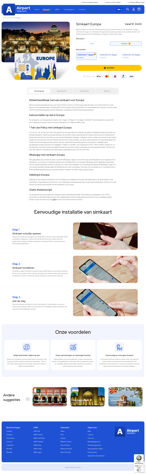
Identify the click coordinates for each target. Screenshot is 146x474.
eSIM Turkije (37, 449)
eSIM (57, 9)
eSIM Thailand (38, 442)
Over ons (91, 438)
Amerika (9, 435)
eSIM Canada (38, 435)
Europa (62, 438)
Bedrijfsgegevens (94, 442)
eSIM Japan (37, 452)
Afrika (62, 431)
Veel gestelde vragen (95, 449)
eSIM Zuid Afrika (39, 438)
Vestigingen (69, 9)
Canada (9, 431)
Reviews (107, 91)
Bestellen (110, 68)
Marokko (9, 452)
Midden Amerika (66, 449)
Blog (89, 431)
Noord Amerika (65, 452)
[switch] (139, 470)
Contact (82, 9)
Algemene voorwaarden (96, 456)
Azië (62, 435)
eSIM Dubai (37, 445)
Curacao (9, 442)
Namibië (9, 449)
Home (36, 9)
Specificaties (61, 91)
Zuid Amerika (65, 445)
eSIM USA (36, 431)
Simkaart (46, 9)
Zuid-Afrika (10, 438)
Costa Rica (10, 445)
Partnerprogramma (94, 445)
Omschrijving (39, 91)
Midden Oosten (65, 442)
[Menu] (142, 455)
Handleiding (84, 91)
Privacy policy (92, 452)
